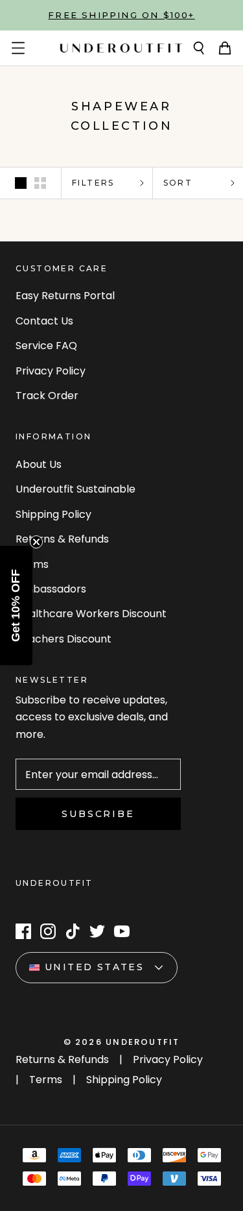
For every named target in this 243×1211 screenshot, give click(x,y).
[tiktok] (72, 931)
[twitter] (97, 931)
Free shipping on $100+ (121, 15)
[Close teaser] (36, 541)
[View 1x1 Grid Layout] (21, 183)
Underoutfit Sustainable (75, 489)
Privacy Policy (51, 370)
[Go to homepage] (121, 48)
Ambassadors (51, 588)
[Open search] (199, 48)
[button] (16, 605)
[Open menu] (18, 48)
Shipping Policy (53, 514)
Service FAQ (46, 345)
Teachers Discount (63, 638)
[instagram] (48, 931)
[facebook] (23, 931)
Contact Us (44, 320)
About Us (39, 464)
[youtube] (122, 931)
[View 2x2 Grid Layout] (40, 183)
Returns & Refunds (62, 539)
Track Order (47, 395)
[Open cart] (225, 48)
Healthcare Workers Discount (91, 613)
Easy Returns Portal (65, 295)
